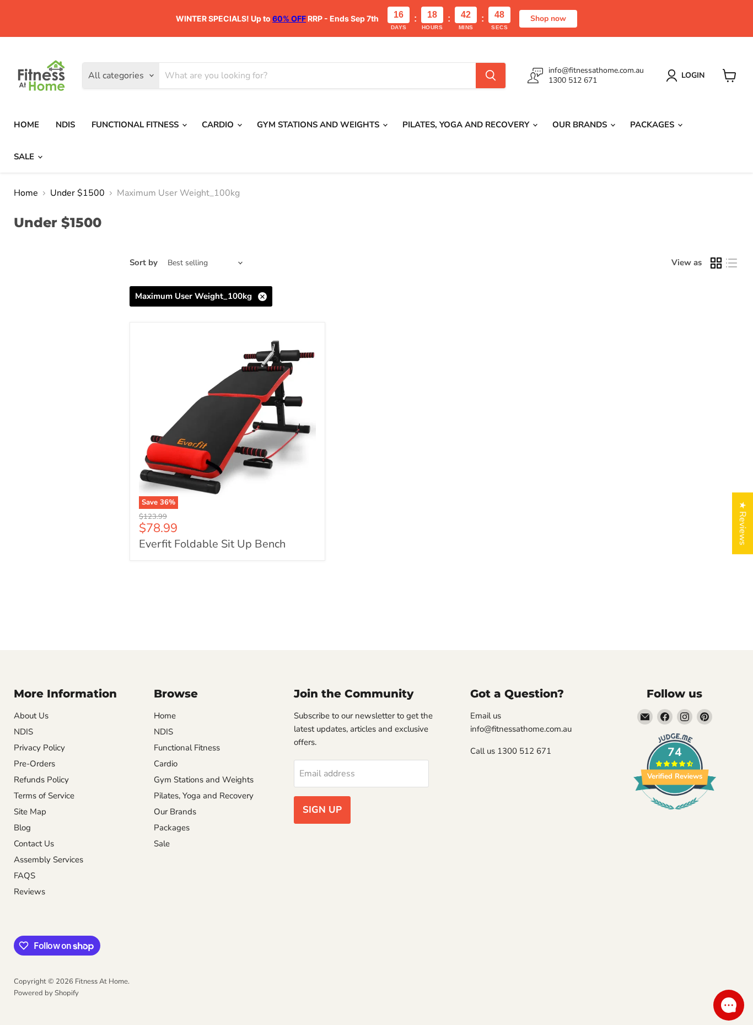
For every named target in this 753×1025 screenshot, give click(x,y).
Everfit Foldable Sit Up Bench (212, 543)
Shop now (548, 18)
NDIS (65, 124)
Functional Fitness (136, 124)
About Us (31, 715)
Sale (25, 156)
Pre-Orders (34, 763)
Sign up (322, 809)
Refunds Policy (41, 779)
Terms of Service (44, 795)
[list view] (731, 263)
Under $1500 (77, 193)
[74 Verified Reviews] (674, 815)
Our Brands (580, 124)
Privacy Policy (39, 747)
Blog (22, 827)
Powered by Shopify (46, 993)
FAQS (24, 875)
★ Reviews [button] (742, 523)
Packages (653, 124)
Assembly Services (48, 859)
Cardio (219, 124)
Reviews (29, 891)
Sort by (144, 262)
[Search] (490, 75)
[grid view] (716, 263)
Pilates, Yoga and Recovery (466, 124)
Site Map (30, 811)
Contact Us (34, 843)
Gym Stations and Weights (319, 124)
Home (26, 124)
